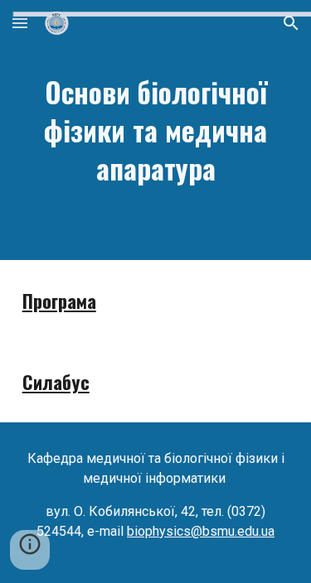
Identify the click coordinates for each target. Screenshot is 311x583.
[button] (20, 23)
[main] (156, 130)
